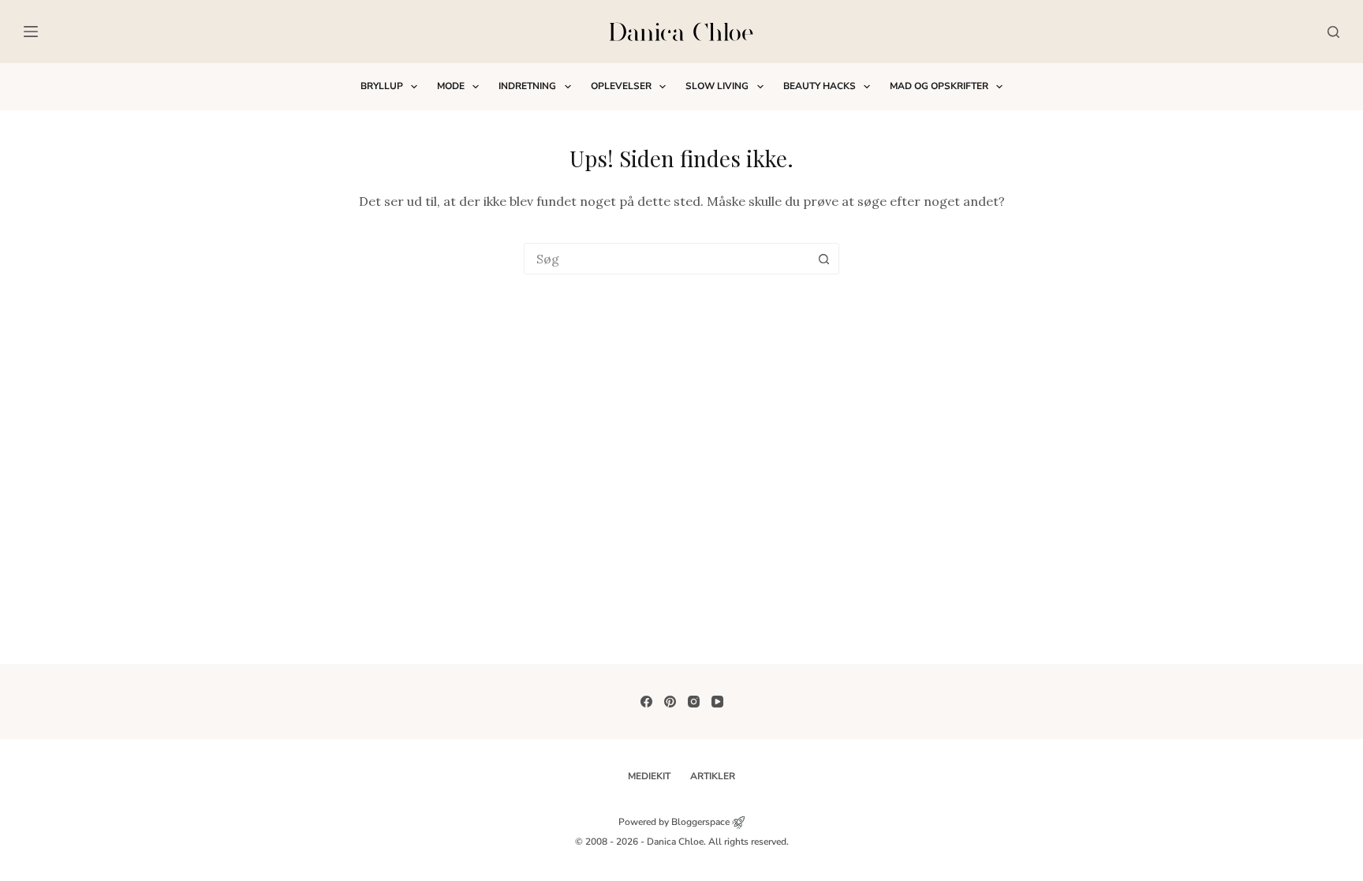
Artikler (712, 776)
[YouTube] (717, 701)
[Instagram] (694, 701)
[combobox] (666, 258)
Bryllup (381, 86)
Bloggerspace (700, 822)
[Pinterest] (670, 701)
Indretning (527, 86)
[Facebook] (646, 701)
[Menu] (31, 31)
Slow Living (717, 86)
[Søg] (1333, 32)
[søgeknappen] (823, 259)
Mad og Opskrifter (939, 86)
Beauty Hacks (819, 86)
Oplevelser (621, 86)
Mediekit (649, 776)
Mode (451, 86)
